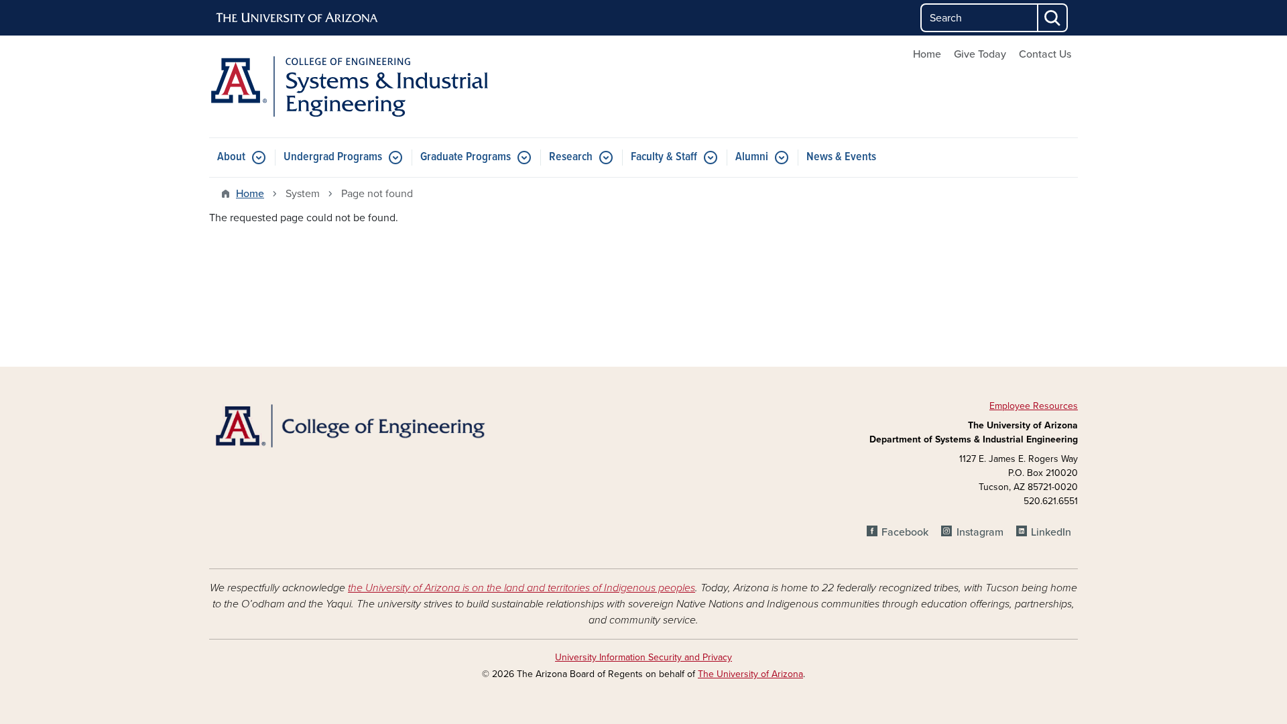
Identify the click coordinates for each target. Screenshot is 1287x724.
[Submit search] (1053, 17)
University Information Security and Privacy (643, 657)
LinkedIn (1051, 532)
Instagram (980, 532)
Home (927, 54)
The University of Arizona (750, 674)
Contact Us (1045, 54)
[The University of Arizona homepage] (297, 18)
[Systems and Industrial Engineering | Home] (348, 86)
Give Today (980, 54)
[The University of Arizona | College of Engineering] (348, 424)
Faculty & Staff (664, 157)
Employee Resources (1033, 406)
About (231, 157)
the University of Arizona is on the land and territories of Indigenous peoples (521, 588)
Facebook (904, 532)
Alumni (751, 157)
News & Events (841, 157)
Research (571, 157)
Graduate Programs (465, 157)
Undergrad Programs (333, 157)
